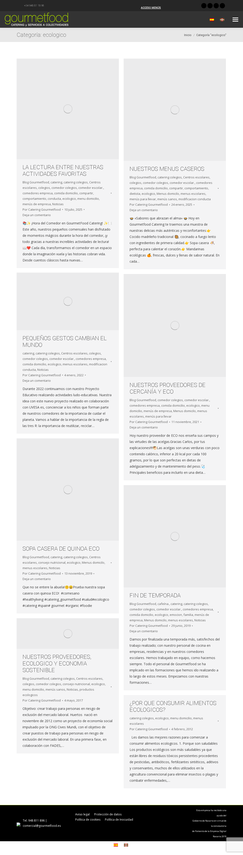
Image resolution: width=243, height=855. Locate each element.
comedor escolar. (90, 188)
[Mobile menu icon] (235, 19)
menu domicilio (88, 198)
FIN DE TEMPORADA (155, 595)
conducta (54, 198)
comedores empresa (38, 193)
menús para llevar (143, 199)
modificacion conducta (194, 199)
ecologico (69, 198)
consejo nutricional (51, 562)
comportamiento (34, 198)
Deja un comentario (37, 215)
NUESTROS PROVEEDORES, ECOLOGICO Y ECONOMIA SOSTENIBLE (57, 664)
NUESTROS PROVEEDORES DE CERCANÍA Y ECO (168, 388)
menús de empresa (37, 204)
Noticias (58, 204)
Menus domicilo (168, 193)
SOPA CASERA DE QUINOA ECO (61, 548)
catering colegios (76, 182)
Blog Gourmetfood (36, 182)
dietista (135, 193)
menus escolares (193, 193)
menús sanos (167, 199)
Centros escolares (196, 177)
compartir (86, 193)
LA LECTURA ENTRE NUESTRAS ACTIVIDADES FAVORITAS (63, 170)
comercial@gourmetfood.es (42, 826)
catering (56, 182)
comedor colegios (64, 188)
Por (42, 209)
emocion (176, 615)
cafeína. (163, 604)
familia (188, 615)
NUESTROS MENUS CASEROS (167, 169)
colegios (44, 188)
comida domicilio (66, 193)
